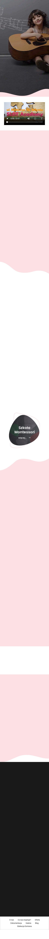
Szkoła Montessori (11, 889)
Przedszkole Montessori (13, 879)
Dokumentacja (9, 839)
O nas (6, 824)
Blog (5, 848)
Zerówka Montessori (11, 884)
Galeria (6, 844)
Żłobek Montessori (11, 875)
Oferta (6, 834)
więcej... (22, 305)
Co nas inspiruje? (10, 829)
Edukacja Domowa (11, 853)
